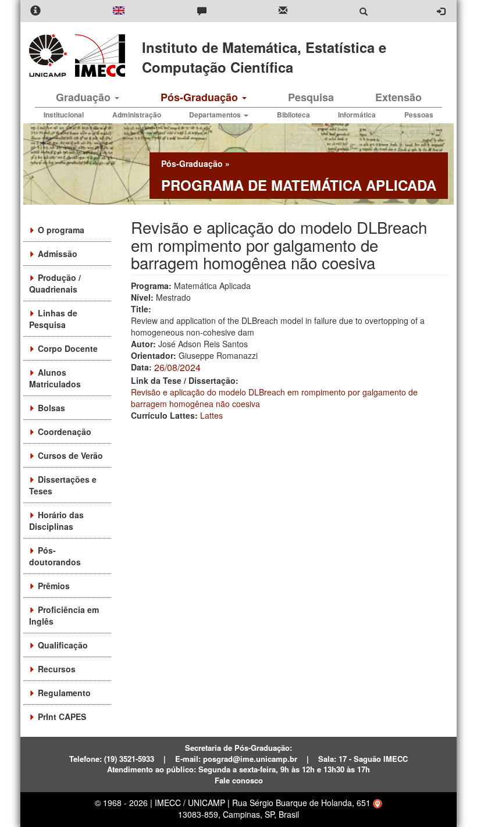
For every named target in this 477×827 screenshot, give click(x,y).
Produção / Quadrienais (55, 283)
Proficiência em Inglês (64, 615)
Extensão (398, 97)
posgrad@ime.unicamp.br (250, 758)
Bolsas (51, 408)
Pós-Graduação (201, 97)
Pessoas (418, 114)
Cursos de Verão (70, 455)
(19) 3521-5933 (129, 758)
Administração (136, 114)
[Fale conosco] (201, 11)
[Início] (98, 55)
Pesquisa (311, 97)
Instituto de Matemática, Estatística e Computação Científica (264, 57)
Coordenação (64, 431)
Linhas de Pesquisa (53, 318)
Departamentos (216, 114)
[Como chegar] (377, 802)
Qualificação (63, 645)
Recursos (57, 669)
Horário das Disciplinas (56, 520)
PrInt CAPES (62, 716)
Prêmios (54, 585)
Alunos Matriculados (55, 378)
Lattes (211, 415)
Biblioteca (293, 114)
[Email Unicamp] (283, 11)
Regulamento (64, 692)
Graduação (84, 97)
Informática (357, 114)
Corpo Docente (68, 348)
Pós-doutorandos (55, 556)
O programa (61, 230)
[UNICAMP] (50, 55)
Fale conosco (239, 780)
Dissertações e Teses (63, 485)
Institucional (64, 114)
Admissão (57, 253)
